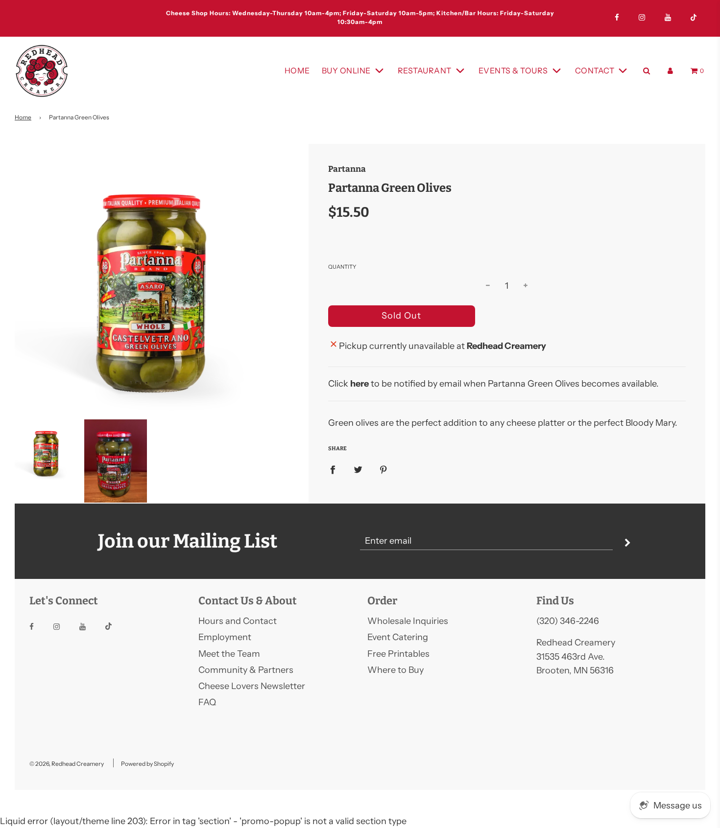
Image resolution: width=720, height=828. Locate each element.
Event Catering (397, 637)
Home (297, 70)
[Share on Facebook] (332, 469)
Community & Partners (245, 670)
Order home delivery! (360, 16)
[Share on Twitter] (358, 469)
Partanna (347, 169)
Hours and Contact (237, 621)
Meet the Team (229, 653)
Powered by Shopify (147, 763)
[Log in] (670, 70)
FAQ (207, 702)
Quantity (342, 266)
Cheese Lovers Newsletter (251, 686)
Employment (224, 637)
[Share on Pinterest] (383, 469)
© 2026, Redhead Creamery (66, 763)
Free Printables (398, 653)
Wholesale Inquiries (407, 621)
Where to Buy (395, 670)
